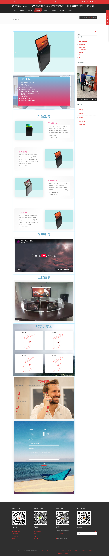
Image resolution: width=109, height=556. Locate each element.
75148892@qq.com (64, 1)
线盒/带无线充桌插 (83, 110)
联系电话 (31, 429)
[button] (16, 52)
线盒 (80, 55)
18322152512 (48, 1)
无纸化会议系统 (82, 49)
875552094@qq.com (61, 536)
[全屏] (95, 99)
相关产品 (31, 439)
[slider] (86, 99)
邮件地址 (46, 429)
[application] (87, 83)
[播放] (79, 99)
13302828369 (60, 533)
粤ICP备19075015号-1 (45, 551)
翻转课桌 (81, 52)
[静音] (92, 99)
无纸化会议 (81, 117)
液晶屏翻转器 (82, 47)
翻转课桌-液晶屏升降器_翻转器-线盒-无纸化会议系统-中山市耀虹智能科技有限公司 (53, 5)
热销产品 (36, 538)
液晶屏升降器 (82, 44)
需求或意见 (31, 448)
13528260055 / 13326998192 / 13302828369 (27, 1)
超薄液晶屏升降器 (83, 42)
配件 (80, 57)
